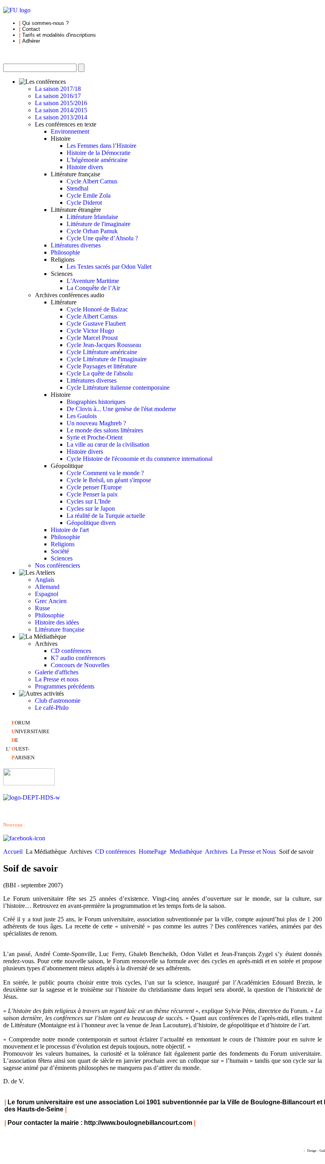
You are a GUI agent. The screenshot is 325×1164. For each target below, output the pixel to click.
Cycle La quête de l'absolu (100, 373)
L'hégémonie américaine (97, 160)
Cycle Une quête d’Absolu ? (102, 238)
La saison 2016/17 (58, 95)
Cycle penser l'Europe (94, 487)
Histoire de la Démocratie (98, 152)
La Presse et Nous (253, 851)
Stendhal (77, 188)
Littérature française (59, 629)
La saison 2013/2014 (61, 117)
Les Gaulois (82, 416)
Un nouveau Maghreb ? (96, 423)
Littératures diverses (76, 245)
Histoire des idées (57, 622)
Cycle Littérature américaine (102, 352)
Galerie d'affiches (56, 672)
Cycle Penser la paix (92, 494)
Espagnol (46, 593)
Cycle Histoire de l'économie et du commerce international (139, 458)
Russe (42, 608)
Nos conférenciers (57, 565)
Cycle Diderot (84, 202)
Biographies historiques (96, 401)
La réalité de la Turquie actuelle (106, 515)
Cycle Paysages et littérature (102, 366)
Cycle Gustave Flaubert (96, 323)
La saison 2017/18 (58, 88)
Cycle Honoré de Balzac (97, 309)
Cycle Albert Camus (92, 181)
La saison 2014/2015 (61, 110)
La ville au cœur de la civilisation (108, 444)
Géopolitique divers (91, 522)
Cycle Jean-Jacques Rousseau (104, 344)
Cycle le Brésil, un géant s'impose (109, 480)
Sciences (62, 558)
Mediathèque (186, 851)
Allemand (47, 586)
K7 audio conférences (78, 658)
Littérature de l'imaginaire (98, 224)
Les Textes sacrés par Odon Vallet (109, 266)
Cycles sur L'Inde (89, 501)
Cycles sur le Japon (91, 508)
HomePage (152, 851)
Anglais (44, 579)
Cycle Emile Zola (89, 195)
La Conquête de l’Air (93, 288)
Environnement (70, 131)
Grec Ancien (51, 601)
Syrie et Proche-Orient (94, 437)
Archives (216, 851)
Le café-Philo (52, 707)
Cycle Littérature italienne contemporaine (118, 387)
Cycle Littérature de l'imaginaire (107, 359)
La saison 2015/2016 (61, 103)
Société (60, 551)
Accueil (13, 851)
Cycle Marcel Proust (92, 337)
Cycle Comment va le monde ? (105, 473)
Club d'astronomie (57, 700)
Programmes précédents (64, 686)
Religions (63, 544)
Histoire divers (85, 167)
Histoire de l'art (70, 529)
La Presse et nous (56, 679)
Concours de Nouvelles (80, 665)
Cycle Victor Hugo (90, 330)
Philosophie (65, 252)
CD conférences (71, 650)
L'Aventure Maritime (93, 280)
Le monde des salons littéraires (105, 430)
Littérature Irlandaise (92, 216)
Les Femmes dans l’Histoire (101, 145)
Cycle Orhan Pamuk (92, 231)
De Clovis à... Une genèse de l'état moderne (121, 409)
